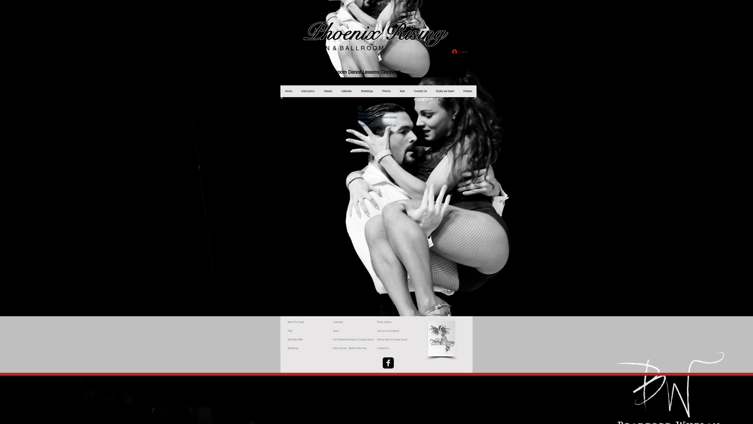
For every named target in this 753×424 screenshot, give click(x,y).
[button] (392, 340)
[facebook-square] (388, 363)
